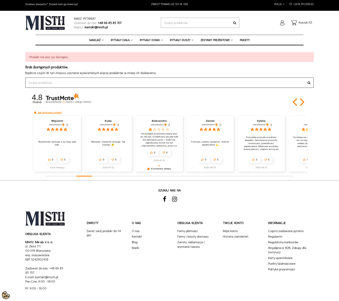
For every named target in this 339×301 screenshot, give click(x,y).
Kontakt (137, 236)
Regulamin (275, 236)
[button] (295, 102)
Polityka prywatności (281, 269)
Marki (135, 248)
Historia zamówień (235, 236)
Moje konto (230, 231)
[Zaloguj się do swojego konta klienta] (282, 22)
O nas (136, 231)
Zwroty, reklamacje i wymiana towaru (191, 244)
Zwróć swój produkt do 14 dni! (104, 233)
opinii (76, 101)
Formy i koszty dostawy (193, 236)
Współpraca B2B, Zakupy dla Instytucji (287, 250)
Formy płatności (187, 231)
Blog (135, 242)
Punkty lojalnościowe (281, 263)
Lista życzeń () (303, 4)
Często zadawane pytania (285, 231)
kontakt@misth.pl (46, 277)
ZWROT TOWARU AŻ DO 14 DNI (169, 4)
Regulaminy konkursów (283, 242)
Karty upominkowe (280, 258)
